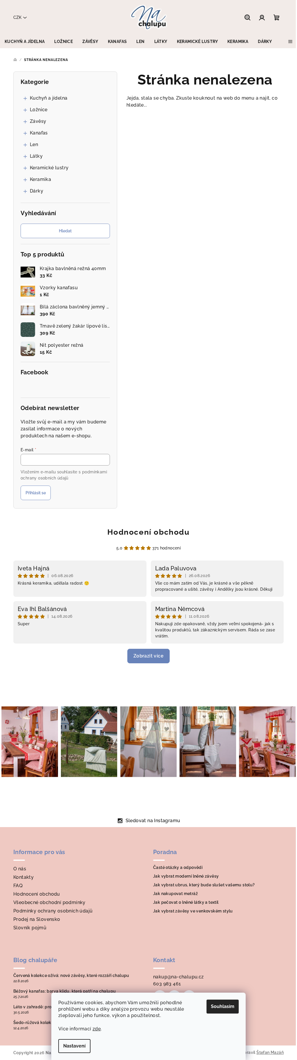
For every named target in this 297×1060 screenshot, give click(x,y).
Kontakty (23, 877)
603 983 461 (167, 984)
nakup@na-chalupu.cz (178, 977)
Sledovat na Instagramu (153, 820)
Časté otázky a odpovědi (177, 867)
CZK (17, 17)
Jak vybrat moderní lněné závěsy (186, 876)
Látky (36, 156)
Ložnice (39, 109)
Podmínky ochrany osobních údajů (53, 911)
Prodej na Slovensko (36, 919)
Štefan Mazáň (270, 1052)
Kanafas (39, 133)
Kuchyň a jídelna (48, 98)
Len (34, 144)
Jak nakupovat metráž (175, 894)
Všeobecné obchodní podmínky (49, 902)
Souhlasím (222, 1006)
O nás (19, 869)
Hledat (65, 231)
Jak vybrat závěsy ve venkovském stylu (193, 911)
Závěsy (38, 121)
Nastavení (74, 1046)
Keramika (40, 179)
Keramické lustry (49, 167)
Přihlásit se (36, 493)
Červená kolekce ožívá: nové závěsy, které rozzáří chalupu (71, 975)
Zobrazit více (148, 656)
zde (97, 1029)
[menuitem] (24, 41)
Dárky (36, 191)
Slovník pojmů (29, 927)
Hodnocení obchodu (148, 532)
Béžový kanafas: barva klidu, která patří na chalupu (64, 991)
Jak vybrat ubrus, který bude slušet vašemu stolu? (204, 885)
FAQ (18, 885)
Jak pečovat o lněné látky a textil (186, 902)
